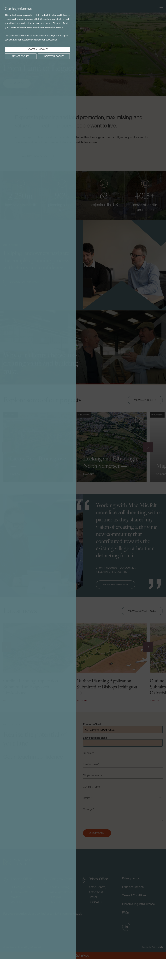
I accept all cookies (37, 49)
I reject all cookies (54, 56)
